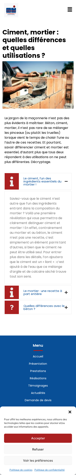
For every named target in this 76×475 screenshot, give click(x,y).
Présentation (38, 364)
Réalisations (38, 378)
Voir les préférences (38, 460)
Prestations (38, 371)
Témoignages (38, 386)
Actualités (38, 393)
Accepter (38, 438)
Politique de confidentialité (49, 469)
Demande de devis (38, 400)
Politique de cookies (21, 469)
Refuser (38, 449)
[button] (70, 412)
